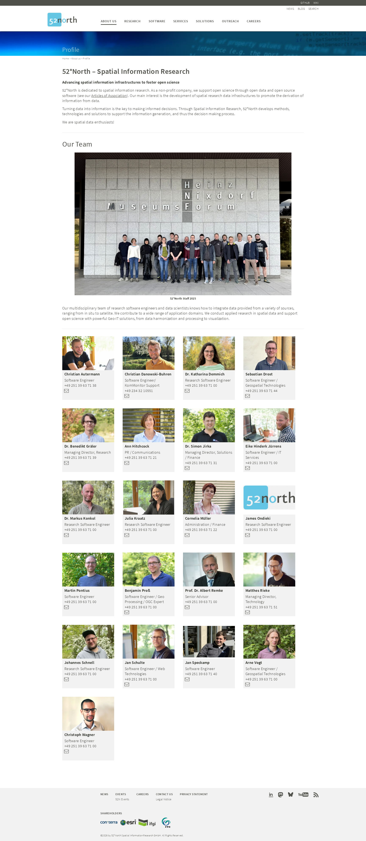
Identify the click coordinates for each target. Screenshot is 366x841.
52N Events (122, 799)
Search (313, 9)
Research (132, 21)
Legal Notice (164, 799)
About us (108, 21)
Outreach (230, 21)
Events (120, 794)
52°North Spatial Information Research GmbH (62, 20)
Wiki (316, 3)
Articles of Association (109, 95)
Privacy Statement (194, 794)
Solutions (205, 21)
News (290, 9)
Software (157, 21)
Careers (254, 21)
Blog (301, 9)
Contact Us (164, 794)
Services (180, 21)
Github (305, 3)
